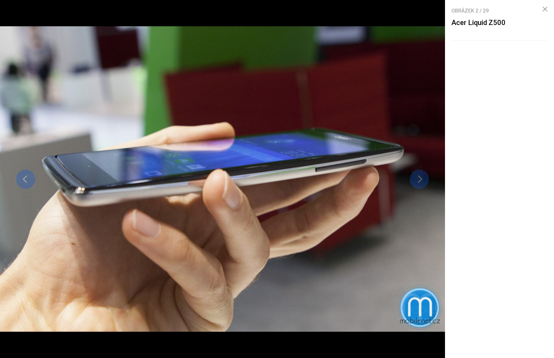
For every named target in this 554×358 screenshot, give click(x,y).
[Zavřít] (545, 9)
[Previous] (25, 179)
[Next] (419, 179)
